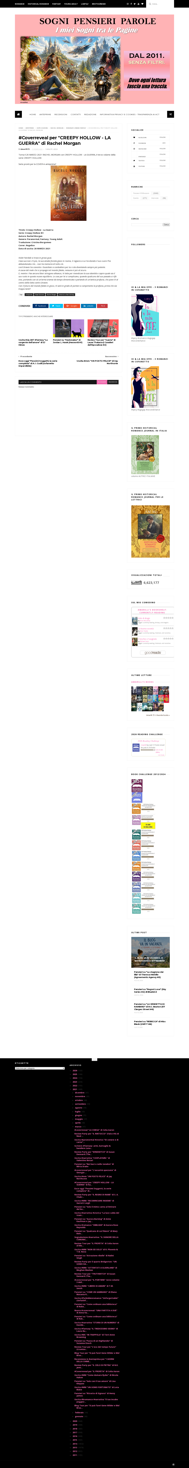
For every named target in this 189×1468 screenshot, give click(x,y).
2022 (75, 1085)
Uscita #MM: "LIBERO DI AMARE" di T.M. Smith (93, 1287)
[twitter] (135, 4)
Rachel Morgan (57, 128)
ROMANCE (19, 4)
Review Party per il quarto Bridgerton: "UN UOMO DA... (95, 1262)
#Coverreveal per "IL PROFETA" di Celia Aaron (96, 1371)
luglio (78, 1111)
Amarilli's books (142, 682)
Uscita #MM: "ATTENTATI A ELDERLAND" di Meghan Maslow (95, 1268)
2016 (75, 1436)
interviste (155, 198)
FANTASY (56, 4)
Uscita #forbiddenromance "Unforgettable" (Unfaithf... (96, 1299)
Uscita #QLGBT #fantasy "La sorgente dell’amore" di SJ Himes (33, 342)
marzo (78, 1126)
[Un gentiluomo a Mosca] (134, 694)
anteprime (29, 128)
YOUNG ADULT (71, 4)
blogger (102, 382)
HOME (33, 114)
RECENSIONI (61, 114)
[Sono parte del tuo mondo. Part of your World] (155, 702)
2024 (75, 1078)
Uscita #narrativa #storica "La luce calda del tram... (96, 1214)
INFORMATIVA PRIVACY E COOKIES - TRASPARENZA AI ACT (129, 114)
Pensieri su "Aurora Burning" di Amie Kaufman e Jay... (92, 1220)
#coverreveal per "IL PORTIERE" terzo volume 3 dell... (96, 1281)
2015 (75, 1440)
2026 (75, 1070)
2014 (75, 1443)
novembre (80, 1096)
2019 (75, 1425)
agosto (79, 1107)
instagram (151, 149)
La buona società (146, 628)
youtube (151, 166)
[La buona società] (135, 635)
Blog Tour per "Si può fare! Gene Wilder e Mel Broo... (96, 1354)
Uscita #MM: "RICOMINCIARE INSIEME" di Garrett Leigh (94, 1201)
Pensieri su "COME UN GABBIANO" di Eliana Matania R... (95, 1293)
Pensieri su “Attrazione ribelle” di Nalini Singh (94, 1256)
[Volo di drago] (135, 624)
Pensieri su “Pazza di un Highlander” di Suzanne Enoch (93, 1341)
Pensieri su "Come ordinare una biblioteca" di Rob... (95, 1317)
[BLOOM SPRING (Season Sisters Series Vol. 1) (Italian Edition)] (155, 694)
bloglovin (151, 137)
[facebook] (131, 4)
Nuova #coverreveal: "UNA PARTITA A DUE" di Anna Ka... (95, 1311)
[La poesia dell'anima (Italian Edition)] (139, 694)
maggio (79, 1119)
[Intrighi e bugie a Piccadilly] (161, 710)
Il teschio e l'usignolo (147, 639)
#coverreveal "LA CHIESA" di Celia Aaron (94, 1130)
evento (136, 198)
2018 (75, 1428)
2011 (75, 1455)
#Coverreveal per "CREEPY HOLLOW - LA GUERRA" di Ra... (94, 1183)
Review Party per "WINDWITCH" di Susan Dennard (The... (94, 1153)
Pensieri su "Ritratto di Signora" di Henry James (94, 1394)
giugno (79, 1115)
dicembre (80, 1092)
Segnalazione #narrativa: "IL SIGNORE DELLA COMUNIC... (96, 1238)
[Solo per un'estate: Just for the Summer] (161, 702)
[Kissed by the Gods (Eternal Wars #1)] (150, 694)
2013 (75, 1447)
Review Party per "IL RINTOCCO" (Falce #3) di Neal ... (96, 1134)
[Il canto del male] (134, 710)
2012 (75, 1451)
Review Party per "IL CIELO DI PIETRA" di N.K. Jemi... (96, 1366)
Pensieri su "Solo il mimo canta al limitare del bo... (95, 1207)
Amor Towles (144, 631)
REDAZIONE (90, 114)
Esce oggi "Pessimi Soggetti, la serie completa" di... (92, 1189)
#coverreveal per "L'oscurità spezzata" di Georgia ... (95, 1171)
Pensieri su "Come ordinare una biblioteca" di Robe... (95, 1305)
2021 (75, 1089)
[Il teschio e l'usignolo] (135, 645)
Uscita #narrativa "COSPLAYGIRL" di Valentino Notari (92, 1159)
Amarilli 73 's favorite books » (158, 715)
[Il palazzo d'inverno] (139, 710)
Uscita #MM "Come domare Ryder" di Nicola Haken (96, 1376)
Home (21, 128)
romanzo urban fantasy (76, 128)
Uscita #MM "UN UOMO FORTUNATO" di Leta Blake (96, 1388)
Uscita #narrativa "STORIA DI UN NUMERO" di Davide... (96, 1323)
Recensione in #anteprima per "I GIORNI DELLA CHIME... (94, 1360)
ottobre (79, 1100)
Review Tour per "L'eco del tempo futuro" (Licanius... (95, 1348)
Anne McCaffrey (145, 621)
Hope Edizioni (42, 128)
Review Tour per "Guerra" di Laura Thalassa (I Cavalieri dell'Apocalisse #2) (101, 342)
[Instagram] (128, 4)
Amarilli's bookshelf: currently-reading (152, 611)
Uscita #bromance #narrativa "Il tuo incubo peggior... (96, 1400)
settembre (80, 1104)
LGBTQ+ (85, 4)
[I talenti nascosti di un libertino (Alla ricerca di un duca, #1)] (134, 702)
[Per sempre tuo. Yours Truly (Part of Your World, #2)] (166, 702)
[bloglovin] (142, 4)
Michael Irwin (144, 641)
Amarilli (143, 745)
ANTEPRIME (45, 114)
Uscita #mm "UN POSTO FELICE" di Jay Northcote (93, 1177)
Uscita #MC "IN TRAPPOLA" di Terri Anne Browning (94, 1335)
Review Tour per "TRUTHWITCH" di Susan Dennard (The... (94, 1274)
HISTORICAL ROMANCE (38, 4)
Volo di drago (144, 618)
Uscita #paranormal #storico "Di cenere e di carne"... (96, 1140)
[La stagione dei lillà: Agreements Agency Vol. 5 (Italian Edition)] (155, 710)
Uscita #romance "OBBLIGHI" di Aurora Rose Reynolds (96, 1226)
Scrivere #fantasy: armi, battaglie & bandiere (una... (92, 1146)
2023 (75, 1082)
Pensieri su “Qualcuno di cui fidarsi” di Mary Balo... (96, 1232)
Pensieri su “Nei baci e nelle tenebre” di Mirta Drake (94, 1165)
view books (161, 755)
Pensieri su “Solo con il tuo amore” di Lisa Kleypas (95, 1382)
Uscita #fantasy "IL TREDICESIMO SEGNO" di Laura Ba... (96, 1329)
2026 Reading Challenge (148, 740)
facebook (113, 382)
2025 (75, 1074)
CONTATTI (76, 114)
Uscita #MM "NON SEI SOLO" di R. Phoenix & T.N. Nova (96, 1250)
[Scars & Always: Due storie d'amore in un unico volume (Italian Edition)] (139, 702)
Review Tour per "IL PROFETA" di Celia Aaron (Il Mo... (96, 1244)
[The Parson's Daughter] (144, 701)
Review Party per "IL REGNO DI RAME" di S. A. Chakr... (96, 1195)
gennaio (79, 1416)
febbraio (79, 1412)
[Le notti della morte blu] (144, 710)
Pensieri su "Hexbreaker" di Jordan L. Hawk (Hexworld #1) (67, 341)
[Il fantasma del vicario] (150, 710)
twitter (151, 160)
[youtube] (138, 4)
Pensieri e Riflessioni (141, 193)
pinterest (151, 155)
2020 (75, 1421)
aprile (78, 1122)
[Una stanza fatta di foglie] (144, 694)
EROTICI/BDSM (99, 4)
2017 (75, 1432)
